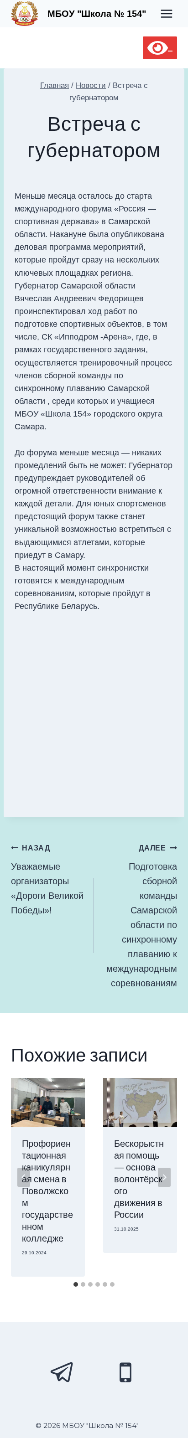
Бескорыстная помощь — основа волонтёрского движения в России (139, 1179)
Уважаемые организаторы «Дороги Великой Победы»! (47, 879)
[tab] (75, 1284)
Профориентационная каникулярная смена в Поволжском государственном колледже (47, 1191)
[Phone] (125, 1372)
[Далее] (164, 1177)
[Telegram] (62, 1372)
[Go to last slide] (23, 1177)
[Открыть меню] (166, 13)
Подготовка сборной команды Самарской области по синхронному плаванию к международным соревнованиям (141, 916)
